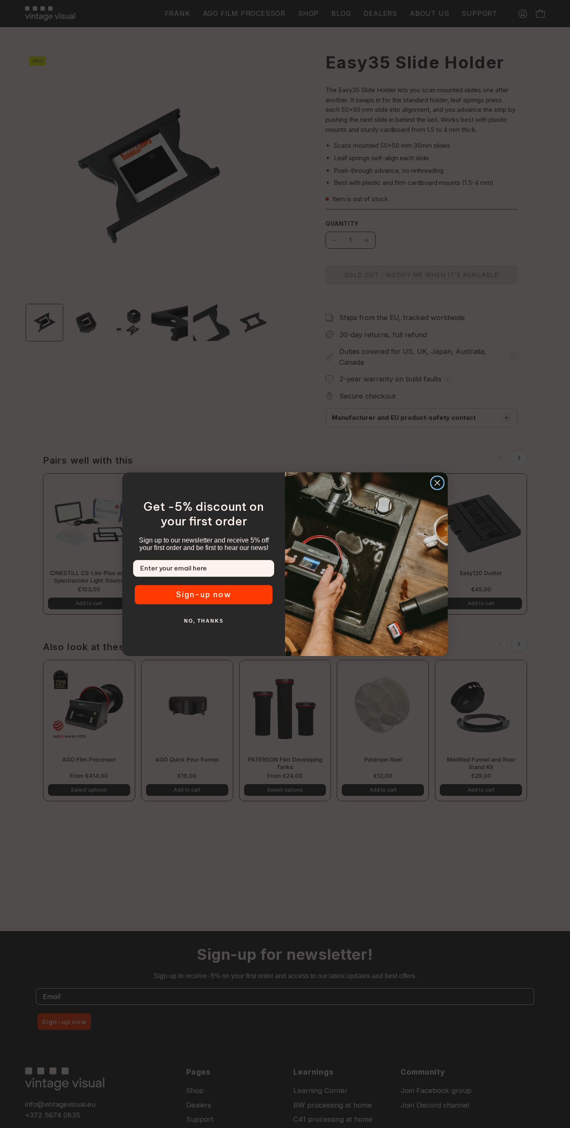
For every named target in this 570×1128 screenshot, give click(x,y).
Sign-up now (204, 594)
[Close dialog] (437, 483)
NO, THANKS (204, 621)
